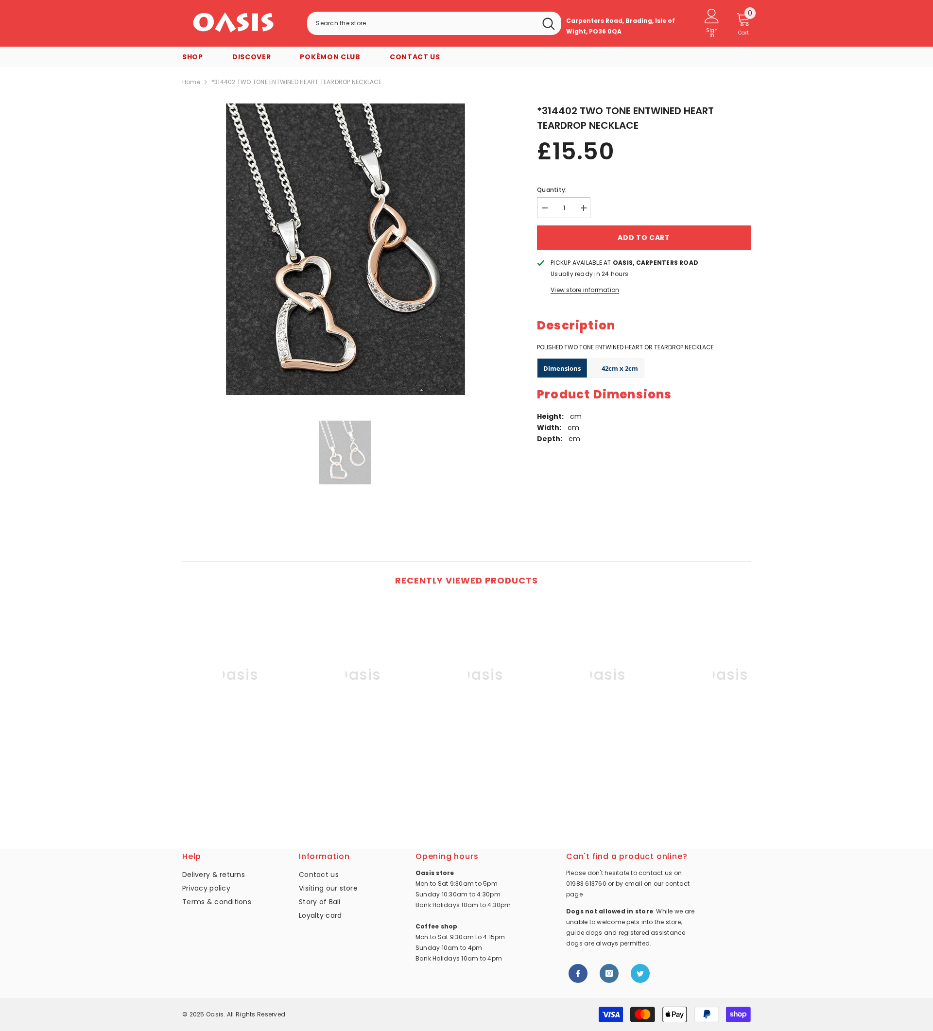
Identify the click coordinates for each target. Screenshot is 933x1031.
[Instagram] (609, 973)
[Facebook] (578, 973)
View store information (585, 290)
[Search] (434, 23)
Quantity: (552, 190)
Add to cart (644, 237)
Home (191, 82)
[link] (236, 759)
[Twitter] (640, 973)
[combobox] (421, 23)
